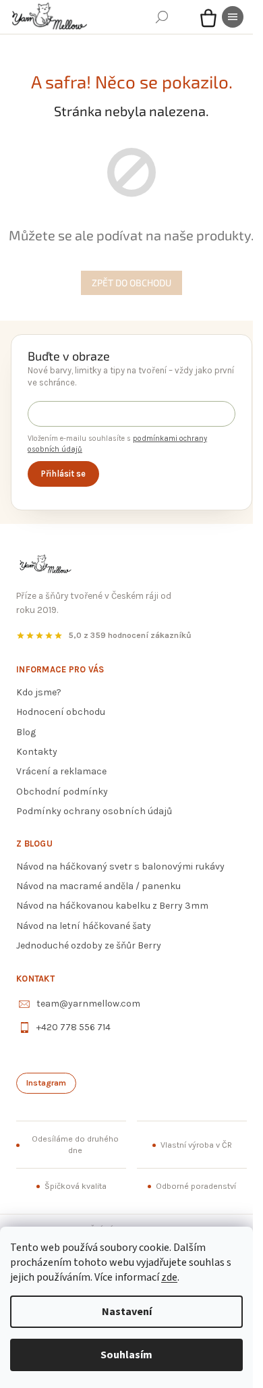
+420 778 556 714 (73, 1027)
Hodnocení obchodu (60, 712)
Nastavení (127, 1311)
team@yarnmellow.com (88, 1003)
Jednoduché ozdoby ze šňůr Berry (88, 945)
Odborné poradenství (196, 1186)
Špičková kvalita (76, 1186)
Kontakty (36, 751)
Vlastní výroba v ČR (196, 1145)
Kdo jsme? (38, 692)
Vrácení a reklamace (61, 771)
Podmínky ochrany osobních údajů (94, 811)
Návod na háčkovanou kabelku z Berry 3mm (112, 905)
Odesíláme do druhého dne (75, 1144)
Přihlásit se (63, 474)
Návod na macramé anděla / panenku (98, 886)
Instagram (46, 1083)
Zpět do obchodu (131, 282)
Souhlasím (126, 1354)
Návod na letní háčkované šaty (83, 926)
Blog (26, 732)
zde (169, 1277)
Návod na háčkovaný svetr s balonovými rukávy (120, 866)
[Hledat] (161, 16)
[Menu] (232, 16)
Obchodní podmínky (62, 791)
